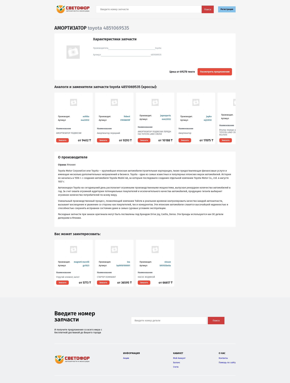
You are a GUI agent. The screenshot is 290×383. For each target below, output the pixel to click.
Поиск (207, 9)
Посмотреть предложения (215, 71)
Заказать (62, 140)
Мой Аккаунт (179, 358)
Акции (126, 358)
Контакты (223, 358)
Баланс (176, 362)
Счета (176, 367)
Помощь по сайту (227, 362)
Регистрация (227, 9)
